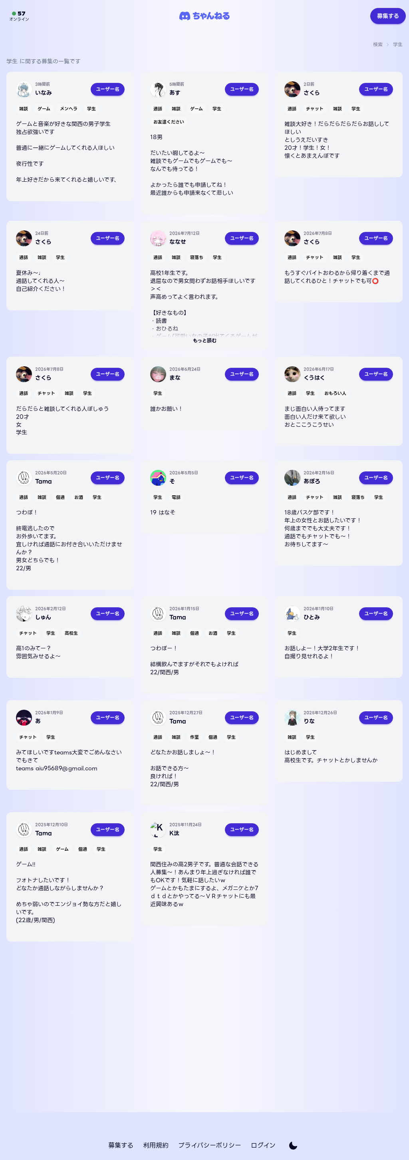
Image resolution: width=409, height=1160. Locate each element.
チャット (315, 108)
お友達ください (168, 122)
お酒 (78, 497)
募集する (388, 16)
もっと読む (204, 340)
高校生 (71, 633)
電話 (176, 497)
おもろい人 (335, 393)
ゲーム (44, 108)
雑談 (23, 108)
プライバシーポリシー (209, 1145)
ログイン (263, 1145)
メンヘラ (68, 108)
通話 (157, 108)
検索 (378, 44)
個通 (60, 497)
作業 (194, 737)
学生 (91, 108)
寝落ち (196, 257)
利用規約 (156, 1145)
